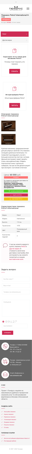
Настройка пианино (10, 411)
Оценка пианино (8, 414)
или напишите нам (16, 375)
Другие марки (7, 40)
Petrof (23, 246)
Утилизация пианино (10, 419)
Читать (14, 105)
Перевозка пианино (9, 417)
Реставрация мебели (10, 441)
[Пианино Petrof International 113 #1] (8, 126)
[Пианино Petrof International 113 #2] (8, 139)
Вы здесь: (4, 22)
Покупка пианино (9, 425)
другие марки (14, 249)
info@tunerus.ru (19, 373)
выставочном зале (16, 259)
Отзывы (6, 427)
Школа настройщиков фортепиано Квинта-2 (17, 438)
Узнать (14, 71)
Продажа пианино (9, 422)
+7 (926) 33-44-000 (21, 345)
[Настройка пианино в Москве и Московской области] (16, 8)
